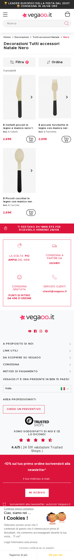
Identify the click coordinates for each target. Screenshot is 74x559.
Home (7, 37)
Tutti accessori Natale (45, 37)
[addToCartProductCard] (31, 139)
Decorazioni (21, 37)
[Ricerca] (66, 24)
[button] (37, 388)
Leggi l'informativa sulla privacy (20, 542)
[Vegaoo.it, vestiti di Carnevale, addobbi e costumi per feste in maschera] (37, 14)
